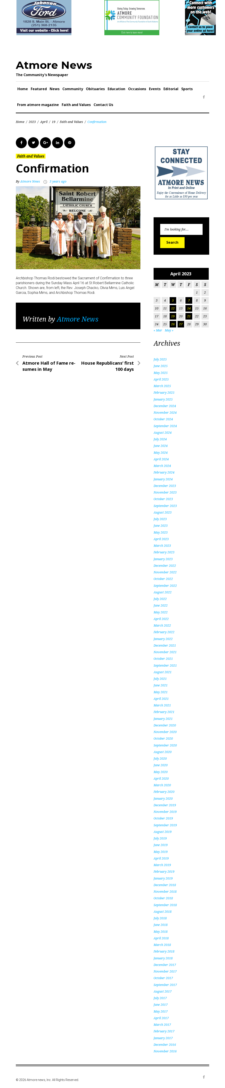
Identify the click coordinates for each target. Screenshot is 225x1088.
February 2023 (164, 552)
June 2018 (161, 925)
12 (173, 308)
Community (72, 88)
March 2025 (162, 386)
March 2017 (162, 1024)
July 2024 (160, 439)
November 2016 (165, 1051)
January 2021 (163, 719)
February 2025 (164, 392)
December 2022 (165, 565)
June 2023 (161, 525)
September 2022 (165, 585)
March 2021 (162, 705)
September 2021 (165, 665)
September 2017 (165, 985)
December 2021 (165, 645)
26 (173, 324)
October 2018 (163, 898)
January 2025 (163, 399)
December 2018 (165, 885)
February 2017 (164, 1031)
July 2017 (160, 998)
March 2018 (162, 945)
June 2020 (161, 765)
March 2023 (162, 545)
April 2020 (161, 778)
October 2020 (163, 738)
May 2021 (161, 692)
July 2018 (160, 918)
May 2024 (161, 452)
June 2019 (161, 845)
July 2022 (160, 599)
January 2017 (163, 1038)
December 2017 (165, 965)
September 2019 (165, 825)
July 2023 (160, 519)
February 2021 (164, 712)
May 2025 (161, 373)
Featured (39, 88)
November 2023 (165, 492)
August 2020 (163, 752)
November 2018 (165, 891)
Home (22, 88)
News (55, 88)
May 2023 (161, 532)
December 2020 (165, 725)
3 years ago (58, 181)
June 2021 (161, 685)
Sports (187, 88)
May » (169, 330)
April (43, 122)
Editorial (170, 88)
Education (116, 88)
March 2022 (162, 625)
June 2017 (161, 1004)
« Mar (158, 330)
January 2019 (163, 878)
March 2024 (162, 466)
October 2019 (163, 818)
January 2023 (163, 559)
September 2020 (165, 745)
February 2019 (164, 871)
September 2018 (165, 905)
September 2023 (165, 506)
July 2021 (160, 679)
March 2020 (162, 785)
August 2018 (163, 911)
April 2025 (161, 379)
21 (189, 316)
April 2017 (161, 1018)
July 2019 (160, 838)
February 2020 (164, 792)
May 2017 (161, 1011)
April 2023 (161, 539)
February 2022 (164, 632)
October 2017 (163, 978)
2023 (32, 122)
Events (155, 88)
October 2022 (163, 579)
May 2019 (161, 852)
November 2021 (165, 652)
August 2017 (163, 991)
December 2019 (165, 805)
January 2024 (163, 479)
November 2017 (165, 971)
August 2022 (163, 592)
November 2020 (165, 732)
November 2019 (165, 812)
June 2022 (161, 605)
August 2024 (163, 432)
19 (53, 122)
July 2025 (160, 359)
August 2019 (163, 832)
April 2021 (161, 699)
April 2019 (161, 858)
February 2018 (164, 951)
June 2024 (161, 446)
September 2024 (165, 426)
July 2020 (160, 758)
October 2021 (163, 658)
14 (189, 308)
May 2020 (161, 772)
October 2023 (163, 499)
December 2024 (165, 406)
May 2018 (161, 931)
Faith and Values (76, 104)
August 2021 (163, 672)
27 (181, 324)
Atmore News (54, 65)
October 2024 (163, 419)
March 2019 (162, 865)
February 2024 (164, 472)
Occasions (137, 88)
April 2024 (161, 459)
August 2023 (163, 512)
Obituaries (95, 88)
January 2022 (163, 639)
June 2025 (161, 366)
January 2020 (163, 798)
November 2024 (165, 412)
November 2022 (165, 572)
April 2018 (161, 938)
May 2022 (161, 612)
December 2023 (165, 486)
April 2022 (161, 619)
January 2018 (163, 958)
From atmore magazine (38, 104)
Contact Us (103, 104)
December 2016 (165, 1044)
